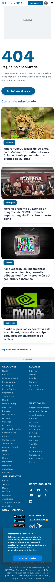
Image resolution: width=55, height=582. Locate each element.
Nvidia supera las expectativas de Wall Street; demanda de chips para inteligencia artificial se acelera (27, 334)
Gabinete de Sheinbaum (8, 394)
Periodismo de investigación (9, 384)
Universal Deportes (12, 429)
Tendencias (8, 443)
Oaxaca (33, 374)
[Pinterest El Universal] (46, 496)
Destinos (6, 465)
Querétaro (34, 385)
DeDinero (33, 440)
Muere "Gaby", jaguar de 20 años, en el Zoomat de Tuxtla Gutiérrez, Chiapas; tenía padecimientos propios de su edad (27, 153)
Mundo (5, 400)
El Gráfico (34, 433)
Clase (5, 481)
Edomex (33, 371)
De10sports (34, 437)
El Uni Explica (9, 389)
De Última (7, 491)
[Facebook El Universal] (38, 490)
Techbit (6, 454)
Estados (6, 411)
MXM (4, 451)
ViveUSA (33, 444)
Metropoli (7, 407)
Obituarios (34, 422)
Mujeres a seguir (10, 378)
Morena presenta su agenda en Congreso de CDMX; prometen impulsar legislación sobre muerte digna (27, 213)
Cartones (6, 422)
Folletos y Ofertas (38, 411)
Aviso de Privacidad (27, 550)
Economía (7, 425)
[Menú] (52, 3)
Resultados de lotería (36, 460)
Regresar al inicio (20, 91)
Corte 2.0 (6, 374)
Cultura (6, 436)
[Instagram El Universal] (39, 496)
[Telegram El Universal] (30, 490)
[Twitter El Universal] (46, 490)
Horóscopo (34, 455)
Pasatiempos (35, 451)
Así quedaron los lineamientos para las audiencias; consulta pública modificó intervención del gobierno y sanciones (27, 274)
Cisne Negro (8, 506)
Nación (5, 371)
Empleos (33, 418)
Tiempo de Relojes (11, 502)
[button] (35, 3)
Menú (5, 458)
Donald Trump (9, 404)
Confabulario (8, 440)
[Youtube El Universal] (31, 496)
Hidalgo (33, 382)
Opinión (6, 418)
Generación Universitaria (35, 428)
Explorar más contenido (14, 349)
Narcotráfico (8, 414)
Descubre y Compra (39, 408)
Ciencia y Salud (10, 447)
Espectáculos (9, 433)
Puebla (32, 378)
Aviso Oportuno (37, 415)
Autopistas (7, 469)
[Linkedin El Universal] (30, 501)
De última (7, 462)
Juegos (32, 447)
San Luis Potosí (37, 389)
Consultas (7, 472)
